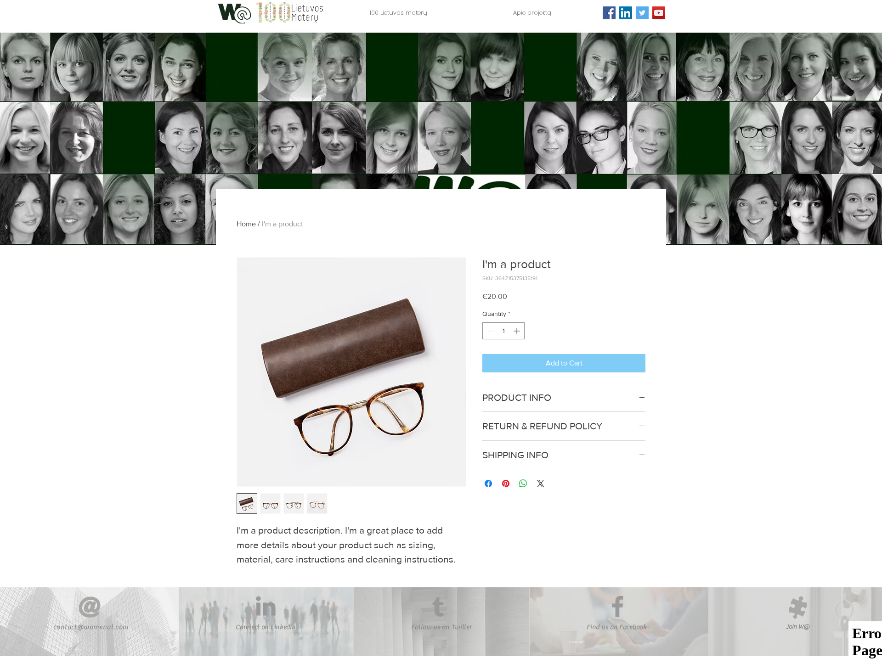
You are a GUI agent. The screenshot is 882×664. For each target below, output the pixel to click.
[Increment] (517, 331)
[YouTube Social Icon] (658, 12)
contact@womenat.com (91, 627)
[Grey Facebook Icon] (618, 606)
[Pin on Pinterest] (505, 483)
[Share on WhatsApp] (523, 483)
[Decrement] (489, 331)
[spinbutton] (503, 331)
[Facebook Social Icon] (609, 12)
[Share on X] (540, 483)
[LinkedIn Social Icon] (625, 12)
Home (246, 224)
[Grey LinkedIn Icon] (266, 606)
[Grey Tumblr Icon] (438, 607)
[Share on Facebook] (488, 483)
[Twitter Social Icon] (642, 12)
